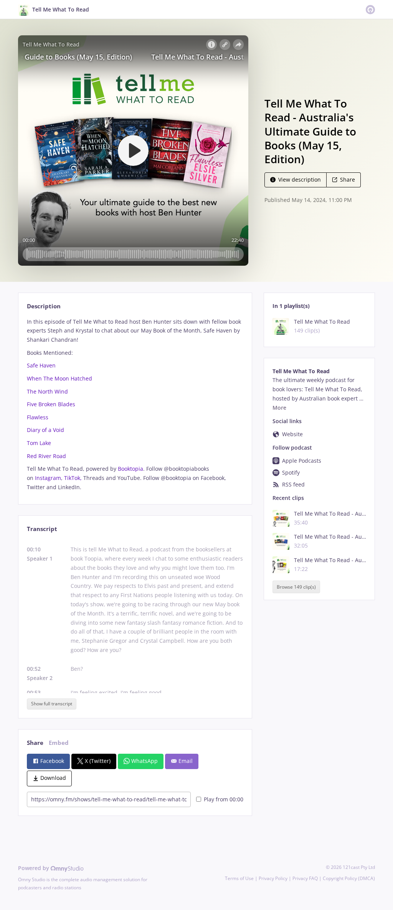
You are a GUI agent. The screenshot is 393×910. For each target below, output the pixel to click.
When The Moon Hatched (59, 378)
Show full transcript (51, 703)
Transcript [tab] (42, 529)
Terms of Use (239, 878)
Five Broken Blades (51, 404)
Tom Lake (39, 443)
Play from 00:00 (223, 799)
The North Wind (47, 391)
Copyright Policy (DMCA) (349, 878)
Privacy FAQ (305, 878)
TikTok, (73, 477)
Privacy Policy (273, 878)
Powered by (34, 868)
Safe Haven (41, 365)
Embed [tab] (59, 743)
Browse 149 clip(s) (296, 587)
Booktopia (130, 468)
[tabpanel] (135, 404)
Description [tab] (44, 306)
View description (299, 179)
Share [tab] (35, 743)
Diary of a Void (45, 429)
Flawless (37, 417)
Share (347, 179)
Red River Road (46, 456)
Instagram (48, 477)
